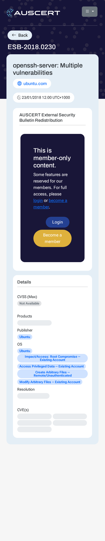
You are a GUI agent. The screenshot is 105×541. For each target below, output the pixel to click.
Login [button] (57, 222)
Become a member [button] (52, 238)
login (38, 200)
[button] (89, 11)
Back (22, 35)
